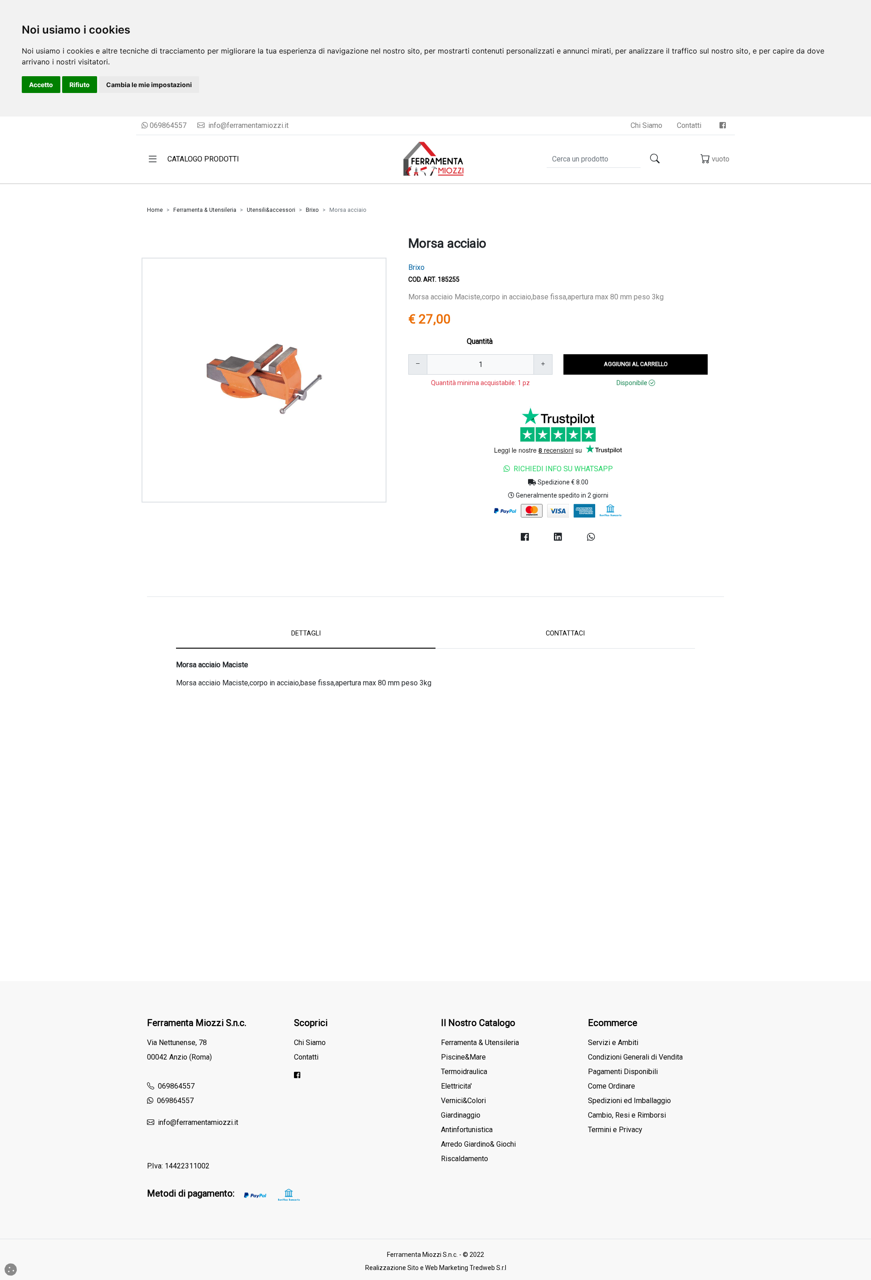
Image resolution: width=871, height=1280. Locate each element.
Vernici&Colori (463, 1100)
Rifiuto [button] (79, 84)
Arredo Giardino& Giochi (478, 1144)
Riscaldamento (464, 1158)
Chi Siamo (646, 125)
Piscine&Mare (463, 1057)
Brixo (312, 210)
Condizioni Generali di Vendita (635, 1057)
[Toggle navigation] (153, 159)
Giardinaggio (460, 1115)
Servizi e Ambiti (613, 1042)
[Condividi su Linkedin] (558, 537)
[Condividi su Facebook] (524, 537)
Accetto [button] (41, 84)
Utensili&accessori (271, 210)
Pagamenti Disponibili (623, 1071)
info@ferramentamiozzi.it (247, 125)
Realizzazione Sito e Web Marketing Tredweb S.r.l (435, 1267)
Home (155, 210)
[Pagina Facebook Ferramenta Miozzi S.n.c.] (722, 125)
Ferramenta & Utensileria (204, 210)
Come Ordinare (611, 1086)
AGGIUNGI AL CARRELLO (636, 364)
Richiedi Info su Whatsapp (563, 468)
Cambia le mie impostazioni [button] (149, 84)
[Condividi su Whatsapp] (591, 537)
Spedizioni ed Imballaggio (629, 1100)
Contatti (689, 125)
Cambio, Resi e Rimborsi (627, 1115)
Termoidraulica (464, 1071)
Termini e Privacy (615, 1129)
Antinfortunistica (467, 1129)
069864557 (167, 125)
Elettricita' (456, 1086)
